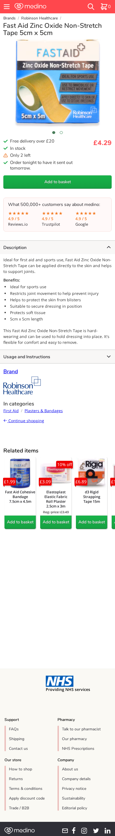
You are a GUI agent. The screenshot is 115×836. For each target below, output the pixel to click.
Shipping (16, 739)
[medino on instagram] (82, 830)
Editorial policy (74, 808)
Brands (9, 18)
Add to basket (57, 182)
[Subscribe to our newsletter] (63, 830)
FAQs (14, 729)
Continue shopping (25, 420)
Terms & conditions (25, 788)
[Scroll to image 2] (61, 132)
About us (70, 769)
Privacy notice (74, 788)
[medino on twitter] (94, 830)
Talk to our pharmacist (81, 729)
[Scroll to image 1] (54, 132)
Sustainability (73, 798)
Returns (16, 779)
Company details (76, 779)
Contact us (18, 748)
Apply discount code (27, 798)
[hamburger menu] (6, 7)
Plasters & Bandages (44, 410)
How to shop (20, 769)
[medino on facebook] (72, 830)
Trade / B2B (19, 808)
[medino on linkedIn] (106, 830)
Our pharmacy (74, 739)
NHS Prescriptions (78, 748)
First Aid (11, 410)
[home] (40, 6)
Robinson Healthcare (39, 18)
